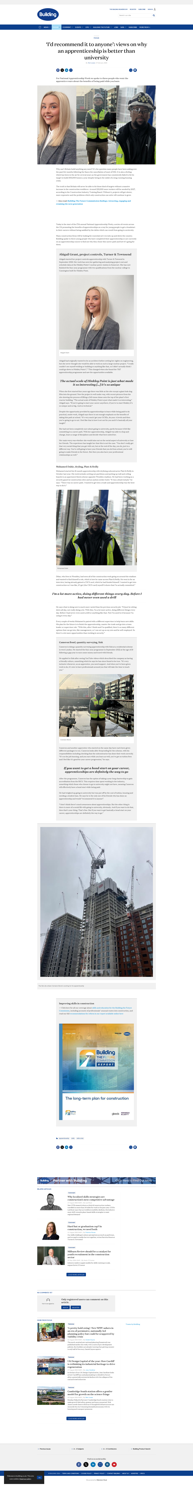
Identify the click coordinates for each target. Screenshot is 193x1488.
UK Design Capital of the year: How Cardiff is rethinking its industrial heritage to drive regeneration (91, 1363)
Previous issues (45, 1449)
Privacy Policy (99, 1473)
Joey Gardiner (90, 1370)
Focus (96, 38)
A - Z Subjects (79, 1449)
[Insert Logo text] (48, 20)
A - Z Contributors (110, 1449)
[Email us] (100, 1464)
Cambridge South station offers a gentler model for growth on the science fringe (90, 1393)
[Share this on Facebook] (58, 70)
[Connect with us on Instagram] (107, 1464)
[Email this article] (71, 70)
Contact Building (113, 1473)
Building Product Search (141, 1449)
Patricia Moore (90, 1232)
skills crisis (80, 1138)
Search (153, 15)
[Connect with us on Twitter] (86, 1464)
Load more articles (76, 1274)
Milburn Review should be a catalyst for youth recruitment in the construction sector (89, 1254)
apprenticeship (64, 1138)
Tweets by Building (133, 1324)
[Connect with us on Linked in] (93, 1464)
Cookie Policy (86, 1473)
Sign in (110, 66)
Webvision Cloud (102, 1480)
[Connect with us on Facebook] (78, 1464)
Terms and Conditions (70, 1473)
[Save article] (135, 70)
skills (72, 1138)
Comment (71, 1193)
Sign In (150, 9)
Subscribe (141, 9)
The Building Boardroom (119, 9)
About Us (125, 1473)
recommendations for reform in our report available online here (96, 1013)
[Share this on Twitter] (62, 70)
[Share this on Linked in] (66, 70)
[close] (136, 66)
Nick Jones (89, 1397)
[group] (144, 27)
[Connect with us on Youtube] (114, 1464)
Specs (142, 1473)
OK (39, 1477)
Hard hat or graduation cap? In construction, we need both (85, 1228)
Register (133, 9)
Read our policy (25, 1479)
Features (71, 1324)
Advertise (134, 1473)
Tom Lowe (91, 63)
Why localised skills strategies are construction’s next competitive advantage (91, 1198)
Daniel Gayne (90, 1340)
